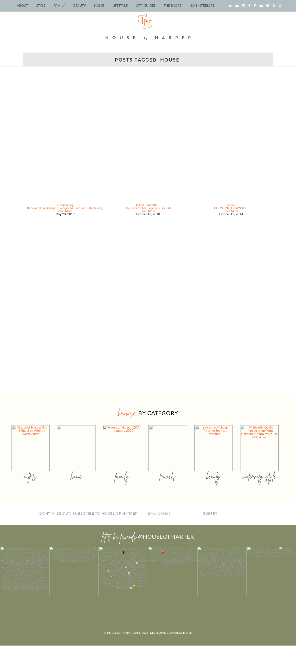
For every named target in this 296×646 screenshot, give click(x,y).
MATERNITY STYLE (259, 476)
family (122, 476)
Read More (65, 211)
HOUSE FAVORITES (148, 205)
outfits (30, 476)
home (231, 205)
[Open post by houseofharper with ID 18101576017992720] (222, 571)
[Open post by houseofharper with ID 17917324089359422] (172, 571)
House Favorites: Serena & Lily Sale (148, 208)
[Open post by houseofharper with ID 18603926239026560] (24, 571)
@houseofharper (166, 536)
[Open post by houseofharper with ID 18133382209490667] (123, 571)
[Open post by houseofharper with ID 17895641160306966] (271, 571)
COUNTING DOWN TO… (231, 208)
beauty (213, 476)
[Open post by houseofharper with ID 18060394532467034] (74, 571)
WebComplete (181, 632)
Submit (210, 513)
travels (168, 476)
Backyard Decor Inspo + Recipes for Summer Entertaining (65, 208)
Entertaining (65, 205)
